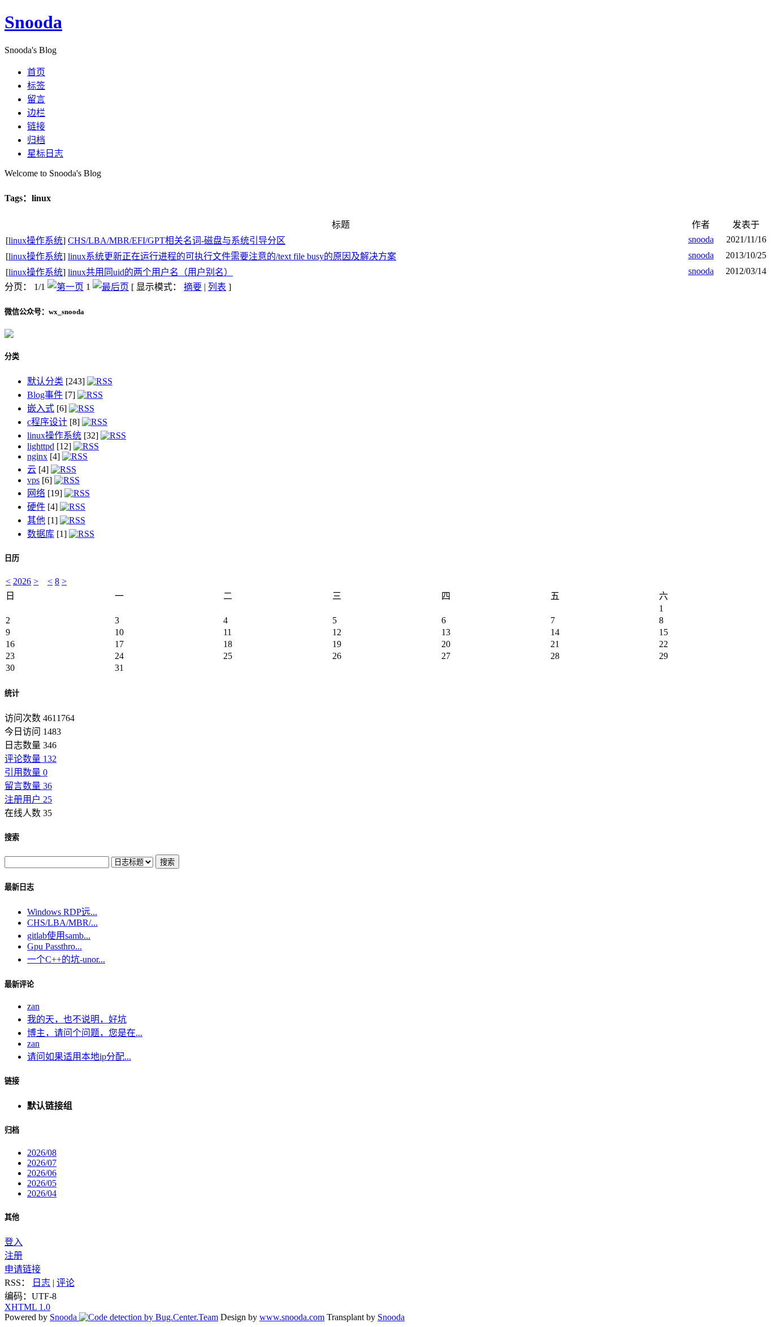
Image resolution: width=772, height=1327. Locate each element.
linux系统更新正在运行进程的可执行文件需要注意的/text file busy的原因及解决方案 (232, 256)
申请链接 (23, 1269)
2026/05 (42, 1183)
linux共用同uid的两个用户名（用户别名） (150, 272)
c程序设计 (47, 422)
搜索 (12, 837)
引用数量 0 (26, 772)
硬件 (36, 506)
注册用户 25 (28, 799)
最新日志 (19, 887)
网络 (36, 493)
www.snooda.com (291, 1317)
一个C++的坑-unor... (66, 959)
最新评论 (19, 984)
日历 (12, 558)
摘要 (193, 287)
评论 (66, 1282)
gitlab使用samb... (58, 935)
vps (33, 480)
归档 (12, 1130)
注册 (14, 1255)
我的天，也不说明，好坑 (77, 1019)
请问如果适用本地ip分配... (79, 1056)
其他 (36, 520)
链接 (12, 1081)
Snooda (33, 22)
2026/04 (42, 1193)
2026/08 (42, 1152)
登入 (14, 1242)
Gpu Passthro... (54, 946)
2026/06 (42, 1173)
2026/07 (42, 1163)
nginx (37, 456)
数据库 (40, 534)
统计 (12, 693)
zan (33, 1006)
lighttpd (40, 446)
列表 (217, 287)
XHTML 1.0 (27, 1307)
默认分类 (45, 381)
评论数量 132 (31, 759)
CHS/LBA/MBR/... (62, 922)
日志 (41, 1282)
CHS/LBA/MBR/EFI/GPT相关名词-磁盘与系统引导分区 (176, 240)
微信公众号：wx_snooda (44, 311)
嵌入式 (40, 408)
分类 (12, 356)
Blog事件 (45, 395)
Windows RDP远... (62, 912)
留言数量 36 (28, 786)
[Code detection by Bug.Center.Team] (148, 1317)
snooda (701, 239)
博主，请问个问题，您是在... (84, 1033)
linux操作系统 (35, 240)
